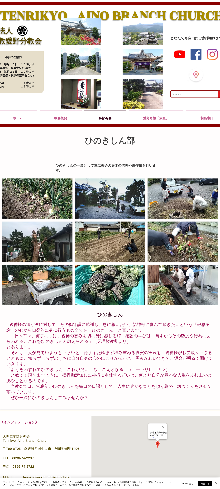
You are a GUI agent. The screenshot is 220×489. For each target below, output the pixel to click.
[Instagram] (212, 54)
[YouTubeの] (179, 54)
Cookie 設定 (187, 483)
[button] (37, 198)
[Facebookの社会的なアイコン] (196, 54)
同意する (205, 483)
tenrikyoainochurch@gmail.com (47, 477)
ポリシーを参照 (131, 485)
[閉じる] (216, 483)
